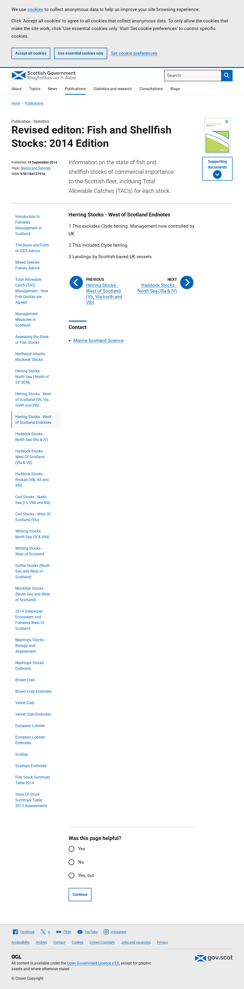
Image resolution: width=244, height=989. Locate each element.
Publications (75, 89)
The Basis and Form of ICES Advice (32, 248)
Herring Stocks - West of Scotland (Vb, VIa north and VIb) (33, 400)
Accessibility (20, 942)
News (52, 89)
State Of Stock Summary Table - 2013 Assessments (31, 800)
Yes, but (86, 875)
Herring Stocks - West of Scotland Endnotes (33, 420)
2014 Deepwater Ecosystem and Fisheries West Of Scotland (30, 620)
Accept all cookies (30, 53)
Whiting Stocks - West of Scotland (29, 551)
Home (15, 103)
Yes (81, 848)
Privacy (162, 942)
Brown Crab (25, 680)
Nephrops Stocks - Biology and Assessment (30, 646)
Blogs (175, 89)
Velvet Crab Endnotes (33, 714)
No (81, 862)
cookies (35, 9)
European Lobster (30, 725)
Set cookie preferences (134, 53)
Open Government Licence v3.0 (93, 963)
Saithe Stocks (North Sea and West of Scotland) (32, 571)
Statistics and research (112, 89)
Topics (34, 89)
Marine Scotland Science (98, 340)
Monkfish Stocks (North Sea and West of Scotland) (32, 594)
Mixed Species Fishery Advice (27, 265)
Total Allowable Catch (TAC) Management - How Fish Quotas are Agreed (31, 291)
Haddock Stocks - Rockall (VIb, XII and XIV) (32, 480)
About (16, 89)
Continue (80, 894)
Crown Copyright (102, 942)
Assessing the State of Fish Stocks (31, 339)
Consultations (151, 89)
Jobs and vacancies (136, 942)
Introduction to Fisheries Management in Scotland (28, 225)
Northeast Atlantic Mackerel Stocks (30, 357)
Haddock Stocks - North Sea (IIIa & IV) (31, 437)
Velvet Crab (24, 703)
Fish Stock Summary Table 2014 (32, 780)
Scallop (21, 754)
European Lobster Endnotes (30, 740)
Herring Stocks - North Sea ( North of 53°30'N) (32, 377)
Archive (41, 942)
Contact (59, 942)
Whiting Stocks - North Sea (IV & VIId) (32, 534)
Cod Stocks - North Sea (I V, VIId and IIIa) (33, 500)
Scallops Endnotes (30, 766)
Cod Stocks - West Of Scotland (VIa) (33, 517)
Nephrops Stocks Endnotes (29, 666)
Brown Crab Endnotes (33, 691)
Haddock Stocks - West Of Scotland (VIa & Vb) (30, 457)
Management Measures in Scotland (26, 320)
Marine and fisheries (36, 168)
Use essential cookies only (80, 53)
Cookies (77, 942)
